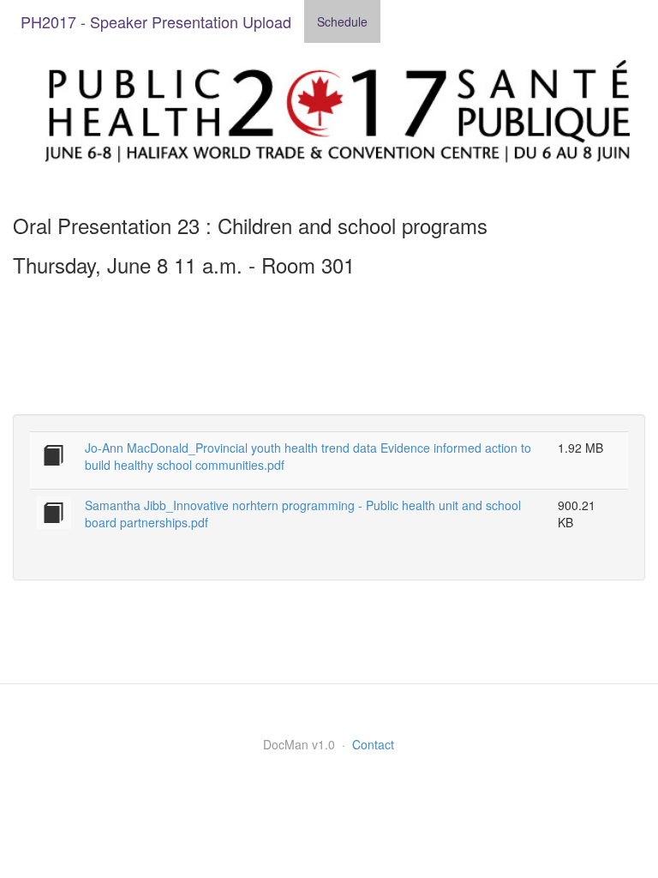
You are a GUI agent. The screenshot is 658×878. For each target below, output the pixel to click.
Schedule (342, 21)
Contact (373, 744)
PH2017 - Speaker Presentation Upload (156, 21)
